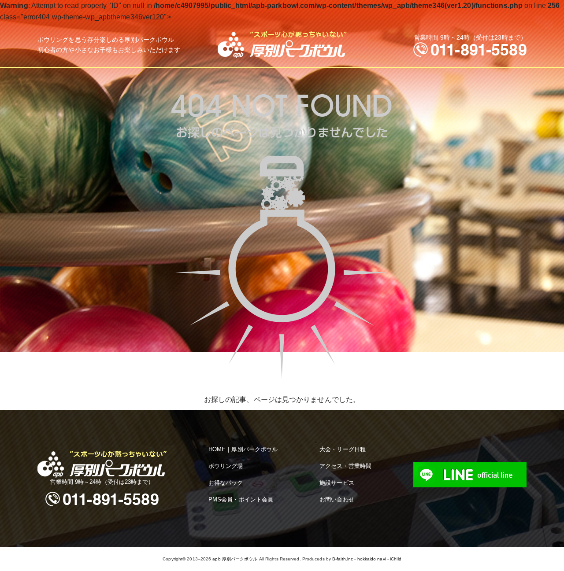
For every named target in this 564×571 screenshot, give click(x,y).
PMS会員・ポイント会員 (240, 499)
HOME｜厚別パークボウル (243, 449)
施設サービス (336, 482)
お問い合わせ (336, 499)
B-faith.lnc (342, 558)
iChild (395, 558)
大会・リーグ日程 (342, 449)
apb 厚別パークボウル (234, 558)
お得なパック (225, 482)
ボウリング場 (225, 466)
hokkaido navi (371, 558)
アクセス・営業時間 (345, 466)
